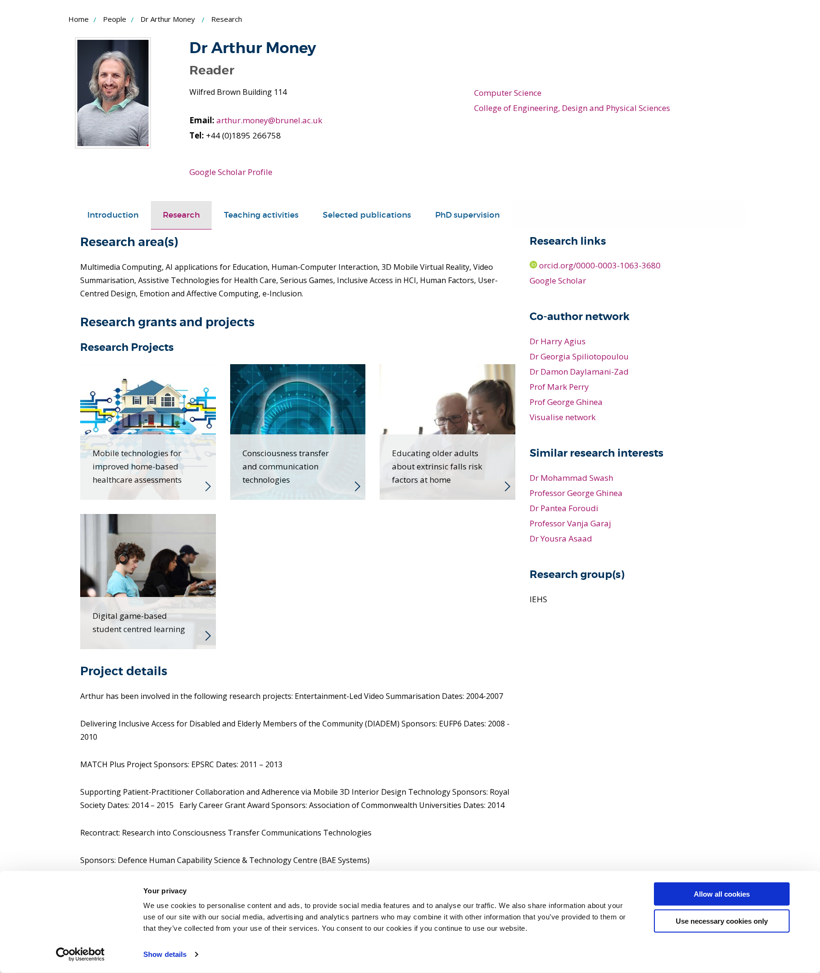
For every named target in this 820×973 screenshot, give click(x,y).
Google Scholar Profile (230, 171)
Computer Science (507, 92)
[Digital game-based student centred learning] (148, 581)
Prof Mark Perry (559, 386)
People (114, 19)
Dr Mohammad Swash (571, 477)
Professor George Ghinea (576, 492)
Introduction (113, 215)
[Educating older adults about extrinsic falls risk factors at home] (447, 431)
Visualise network (563, 417)
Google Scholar (558, 280)
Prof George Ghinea (566, 401)
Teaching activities (261, 215)
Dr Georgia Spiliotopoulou (579, 356)
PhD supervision (467, 215)
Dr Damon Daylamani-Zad (579, 371)
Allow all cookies (722, 894)
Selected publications (367, 215)
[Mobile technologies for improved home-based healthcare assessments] (148, 431)
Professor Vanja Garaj (570, 523)
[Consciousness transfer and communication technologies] (298, 431)
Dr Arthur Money (167, 19)
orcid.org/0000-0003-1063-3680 (599, 265)
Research (181, 215)
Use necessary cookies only (722, 921)
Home (78, 19)
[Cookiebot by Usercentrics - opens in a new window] (80, 954)
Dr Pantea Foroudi (564, 508)
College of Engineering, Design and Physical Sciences (572, 107)
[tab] (112, 215)
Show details (164, 954)
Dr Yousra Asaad (561, 538)
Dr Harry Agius (558, 341)
